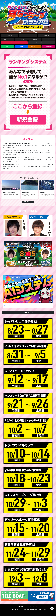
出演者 (28, 35)
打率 (7, 46)
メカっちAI (7, 305)
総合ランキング (7, 39)
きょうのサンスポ (49, 39)
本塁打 (21, 46)
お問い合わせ (21, 606)
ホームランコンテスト (14, 43)
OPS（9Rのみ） (35, 46)
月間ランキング (48, 46)
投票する (10, 35)
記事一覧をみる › (28, 202)
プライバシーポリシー (32, 606)
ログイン (47, 35)
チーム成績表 (21, 39)
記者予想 (35, 39)
